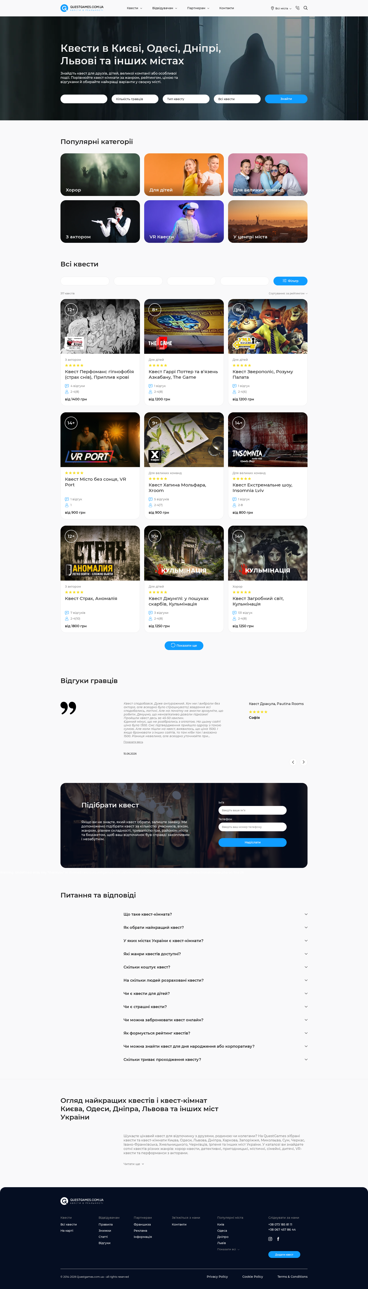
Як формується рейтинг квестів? (157, 1033)
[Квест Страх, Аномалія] (100, 579)
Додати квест (284, 1254)
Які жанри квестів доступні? (152, 954)
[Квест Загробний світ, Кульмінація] (268, 579)
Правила (106, 1224)
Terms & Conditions (292, 1277)
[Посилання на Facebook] (278, 1239)
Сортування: (287, 293)
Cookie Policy (252, 1277)
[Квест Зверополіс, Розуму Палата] (268, 352)
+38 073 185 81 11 (280, 1224)
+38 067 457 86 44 (282, 1229)
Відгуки (105, 1243)
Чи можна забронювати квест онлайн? (163, 1020)
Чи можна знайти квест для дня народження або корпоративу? (189, 1046)
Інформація (143, 1237)
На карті (66, 1231)
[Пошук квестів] (306, 8)
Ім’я (221, 802)
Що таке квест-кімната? (148, 914)
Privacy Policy (217, 1277)
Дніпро (223, 1237)
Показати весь (133, 742)
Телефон (225, 819)
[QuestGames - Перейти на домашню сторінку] (82, 8)
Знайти (286, 99)
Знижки (105, 1231)
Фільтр (293, 281)
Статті (103, 1237)
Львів (221, 1243)
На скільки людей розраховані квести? (164, 980)
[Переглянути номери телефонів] (297, 8)
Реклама (140, 1231)
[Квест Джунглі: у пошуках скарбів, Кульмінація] (184, 579)
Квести (132, 8)
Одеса (222, 1231)
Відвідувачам (162, 8)
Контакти (226, 8)
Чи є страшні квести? (145, 1006)
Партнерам (196, 8)
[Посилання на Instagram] (270, 1239)
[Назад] (293, 762)
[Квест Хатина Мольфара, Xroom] (184, 465)
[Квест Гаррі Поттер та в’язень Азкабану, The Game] (184, 352)
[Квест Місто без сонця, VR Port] (100, 465)
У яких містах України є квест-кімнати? (163, 940)
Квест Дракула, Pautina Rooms (276, 704)
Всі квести (68, 1224)
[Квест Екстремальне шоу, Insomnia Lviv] (268, 465)
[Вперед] (304, 762)
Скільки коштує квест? (147, 967)
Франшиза (142, 1224)
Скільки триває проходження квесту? (162, 1059)
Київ (220, 1224)
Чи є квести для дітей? (147, 993)
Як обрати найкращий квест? (154, 927)
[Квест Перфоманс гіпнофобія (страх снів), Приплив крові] (100, 352)
